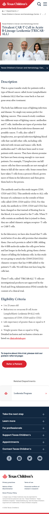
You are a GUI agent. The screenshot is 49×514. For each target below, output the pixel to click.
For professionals (12, 428)
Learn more (9, 421)
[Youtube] (39, 458)
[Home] (3, 11)
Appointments (11, 442)
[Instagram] (19, 458)
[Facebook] (9, 458)
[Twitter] (29, 458)
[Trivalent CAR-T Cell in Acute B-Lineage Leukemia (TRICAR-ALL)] (17, 4)
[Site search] (39, 4)
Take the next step (13, 414)
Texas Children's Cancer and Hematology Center (20, 24)
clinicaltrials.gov (18, 338)
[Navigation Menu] (45, 4)
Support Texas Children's (17, 435)
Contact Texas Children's (17, 449)
